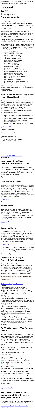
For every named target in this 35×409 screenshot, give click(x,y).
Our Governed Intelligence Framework (12, 284)
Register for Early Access (8, 388)
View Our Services (6, 126)
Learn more (4, 199)
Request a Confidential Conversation (11, 156)
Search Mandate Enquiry (8, 406)
